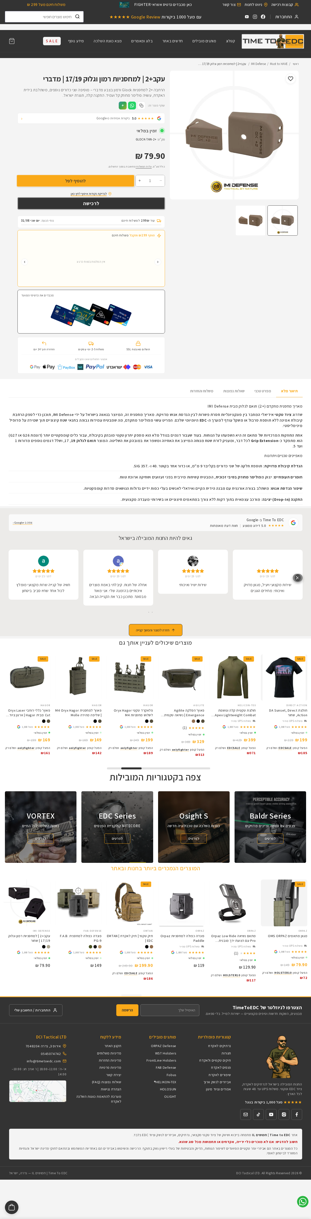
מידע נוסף (76, 41)
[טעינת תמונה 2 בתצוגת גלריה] (251, 220)
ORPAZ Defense (163, 1045)
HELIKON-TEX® (165, 1082)
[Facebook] (263, 17)
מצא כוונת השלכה (108, 41)
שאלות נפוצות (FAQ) (106, 1082)
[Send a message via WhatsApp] (303, 1201)
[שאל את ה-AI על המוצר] (123, 105)
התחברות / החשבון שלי (32, 1010)
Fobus (171, 1074)
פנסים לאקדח (221, 1067)
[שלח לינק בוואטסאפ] (132, 105)
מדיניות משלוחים (109, 1053)
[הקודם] (157, 262)
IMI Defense (258, 64)
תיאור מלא (289, 391)
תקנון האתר (112, 1045)
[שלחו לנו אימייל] (245, 1114)
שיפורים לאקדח (220, 1074)
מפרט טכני (262, 391)
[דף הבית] (273, 41)
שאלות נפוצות (234, 391)
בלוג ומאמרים (142, 41)
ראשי (296, 64)
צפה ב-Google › (22, 522)
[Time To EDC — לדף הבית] (271, 1056)
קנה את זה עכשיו (91, 203)
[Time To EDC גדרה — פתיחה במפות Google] (38, 1091)
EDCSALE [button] (273, 748)
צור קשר (229, 4)
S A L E (52, 41)
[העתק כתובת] (141, 105)
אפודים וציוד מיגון (218, 1089)
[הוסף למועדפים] (290, 79)
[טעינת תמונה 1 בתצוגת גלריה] (282, 220)
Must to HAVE (279, 64)
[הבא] (24, 262)
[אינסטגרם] (284, 1114)
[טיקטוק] (258, 1114)
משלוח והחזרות (201, 391)
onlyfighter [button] (168, 749)
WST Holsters (165, 1053)
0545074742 (51, 1053)
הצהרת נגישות (111, 1089)
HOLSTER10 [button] (271, 973)
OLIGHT (170, 1096)
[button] (11, 41)
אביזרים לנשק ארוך (217, 1082)
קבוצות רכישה (282, 4)
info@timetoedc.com (44, 1061)
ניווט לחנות (253, 4)
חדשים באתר (173, 41)
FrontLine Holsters (161, 1060)
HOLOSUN (168, 1089)
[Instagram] (255, 17)
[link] (272, 727)
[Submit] (77, 16)
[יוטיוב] (271, 1114)
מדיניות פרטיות (110, 1067)
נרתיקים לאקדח (219, 1045)
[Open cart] (11, 1207)
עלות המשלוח (144, 166)
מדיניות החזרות (110, 1060)
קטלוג (230, 41)
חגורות (226, 1053)
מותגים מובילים (204, 41)
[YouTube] (247, 17)
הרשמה (127, 1010)
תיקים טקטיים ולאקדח (215, 1060)
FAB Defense (166, 1067)
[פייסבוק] (296, 1114)
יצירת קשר (113, 1074)
